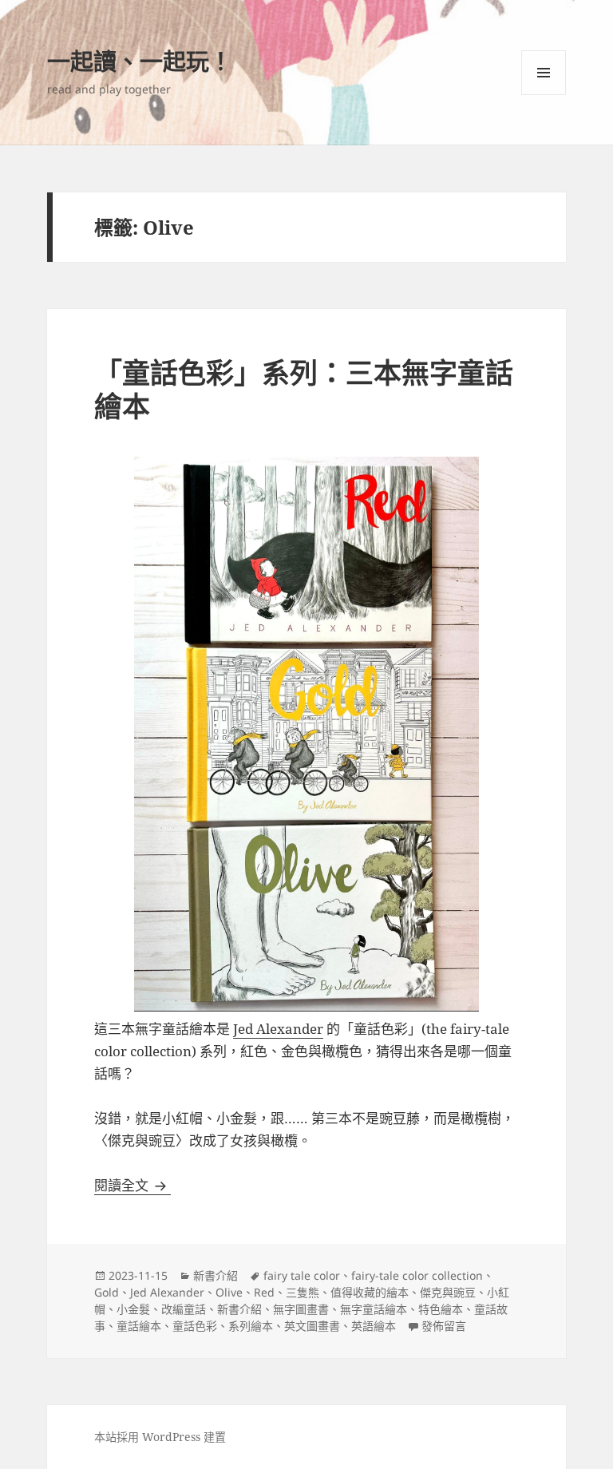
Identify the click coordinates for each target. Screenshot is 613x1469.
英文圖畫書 (312, 1325)
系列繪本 (250, 1325)
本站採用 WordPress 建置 (160, 1436)
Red (264, 1292)
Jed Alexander (278, 1029)
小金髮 (133, 1309)
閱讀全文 (132, 1185)
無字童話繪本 (373, 1309)
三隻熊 (302, 1292)
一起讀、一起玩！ (139, 61)
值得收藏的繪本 (369, 1292)
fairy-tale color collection (417, 1275)
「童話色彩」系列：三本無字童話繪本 (303, 389)
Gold (106, 1292)
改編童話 (183, 1309)
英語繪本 (373, 1325)
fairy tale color (301, 1275)
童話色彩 (194, 1325)
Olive (229, 1292)
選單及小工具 (543, 72)
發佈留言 (443, 1325)
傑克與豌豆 (448, 1292)
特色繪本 (440, 1309)
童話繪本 (139, 1325)
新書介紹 (215, 1275)
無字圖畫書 (301, 1309)
